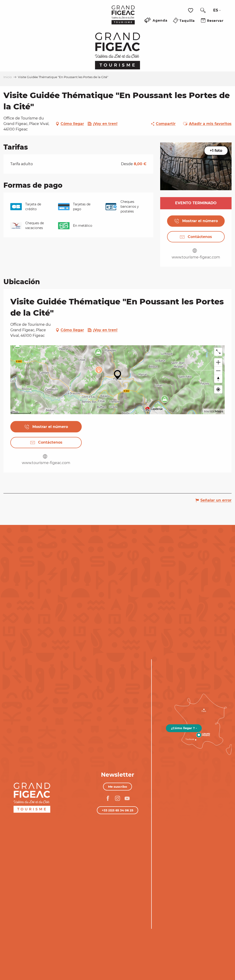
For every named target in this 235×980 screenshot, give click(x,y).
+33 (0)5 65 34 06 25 (117, 810)
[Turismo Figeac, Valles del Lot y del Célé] (123, 18)
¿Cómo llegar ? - (184, 728)
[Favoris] (191, 10)
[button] (203, 10)
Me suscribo (117, 786)
